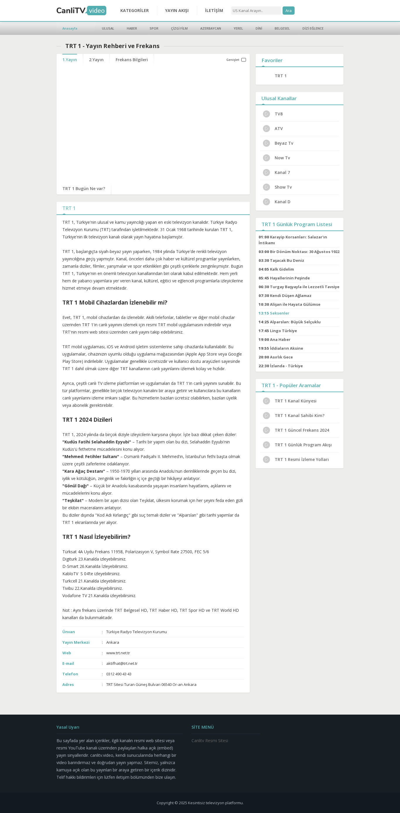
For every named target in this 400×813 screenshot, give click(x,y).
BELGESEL (282, 28)
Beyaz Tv (284, 143)
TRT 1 (281, 75)
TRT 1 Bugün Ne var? (83, 188)
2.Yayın (96, 59)
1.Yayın (69, 59)
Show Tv (283, 187)
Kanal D (282, 201)
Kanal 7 (282, 172)
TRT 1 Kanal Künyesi (296, 401)
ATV (279, 128)
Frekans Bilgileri (132, 59)
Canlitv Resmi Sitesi (210, 740)
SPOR (154, 28)
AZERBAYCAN (210, 28)
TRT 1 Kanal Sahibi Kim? (299, 415)
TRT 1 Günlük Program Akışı (303, 445)
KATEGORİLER (134, 10)
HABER (132, 28)
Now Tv (282, 157)
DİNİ (259, 28)
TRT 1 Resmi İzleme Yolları (302, 459)
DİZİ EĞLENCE (313, 28)
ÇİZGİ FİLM (179, 28)
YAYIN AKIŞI (177, 10)
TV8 (279, 114)
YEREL (238, 28)
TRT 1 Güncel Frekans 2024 (302, 430)
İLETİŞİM (214, 10)
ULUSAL (108, 28)
